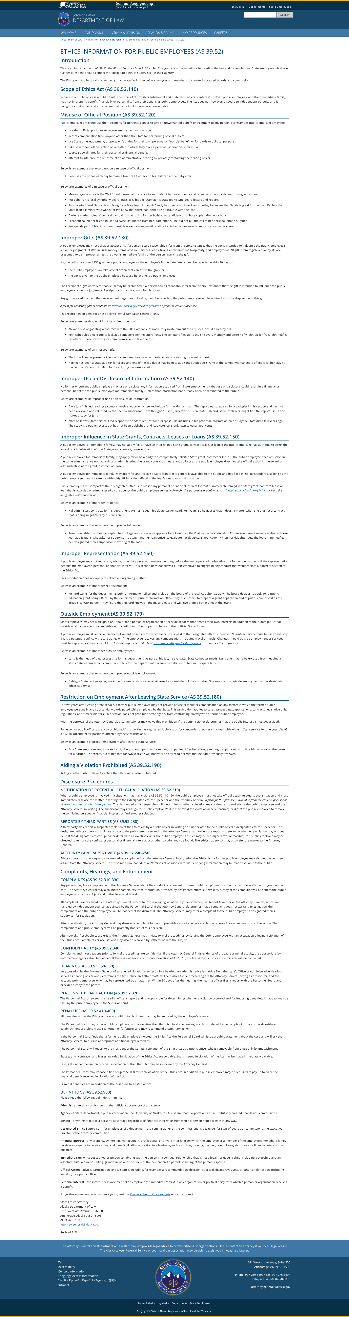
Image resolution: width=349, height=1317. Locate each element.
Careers (221, 32)
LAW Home (68, 32)
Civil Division (94, 32)
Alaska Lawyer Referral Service (126, 1250)
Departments (257, 6)
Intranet (63, 1285)
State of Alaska (72, 5)
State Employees (280, 6)
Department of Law (71, 39)
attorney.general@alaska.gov (79, 1224)
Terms (62, 1262)
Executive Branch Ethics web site (150, 1194)
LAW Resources (194, 32)
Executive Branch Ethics (113, 39)
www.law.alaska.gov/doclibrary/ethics (135, 306)
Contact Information (71, 1271)
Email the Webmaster (201, 1311)
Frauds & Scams (161, 32)
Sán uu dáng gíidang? (135, 3)
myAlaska (238, 6)
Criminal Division (126, 32)
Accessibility (66, 1267)
